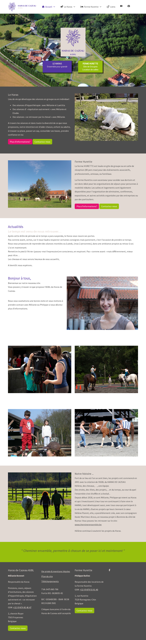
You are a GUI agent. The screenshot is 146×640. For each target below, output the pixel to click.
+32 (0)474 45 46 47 (22, 607)
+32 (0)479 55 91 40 (89, 589)
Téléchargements (50, 581)
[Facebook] (109, 570)
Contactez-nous (42, 141)
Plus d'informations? (20, 141)
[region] (73, 50)
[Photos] (128, 6)
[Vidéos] (121, 6)
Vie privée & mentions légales (55, 571)
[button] (4, 50)
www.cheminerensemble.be (88, 524)
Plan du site (47, 576)
